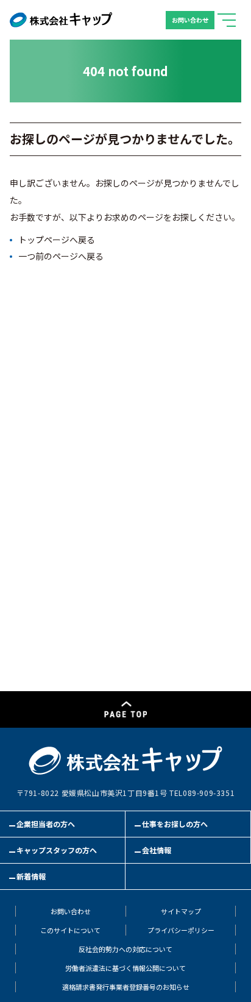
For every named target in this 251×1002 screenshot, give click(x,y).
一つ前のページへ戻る (61, 256)
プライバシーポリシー (180, 930)
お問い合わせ (190, 19)
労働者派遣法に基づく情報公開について (125, 968)
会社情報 (156, 850)
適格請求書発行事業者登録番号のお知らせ (125, 987)
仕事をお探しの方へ (175, 824)
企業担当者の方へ (45, 824)
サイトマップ (181, 911)
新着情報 (31, 876)
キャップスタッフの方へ (56, 850)
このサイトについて (70, 930)
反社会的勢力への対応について (125, 949)
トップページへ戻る (56, 239)
